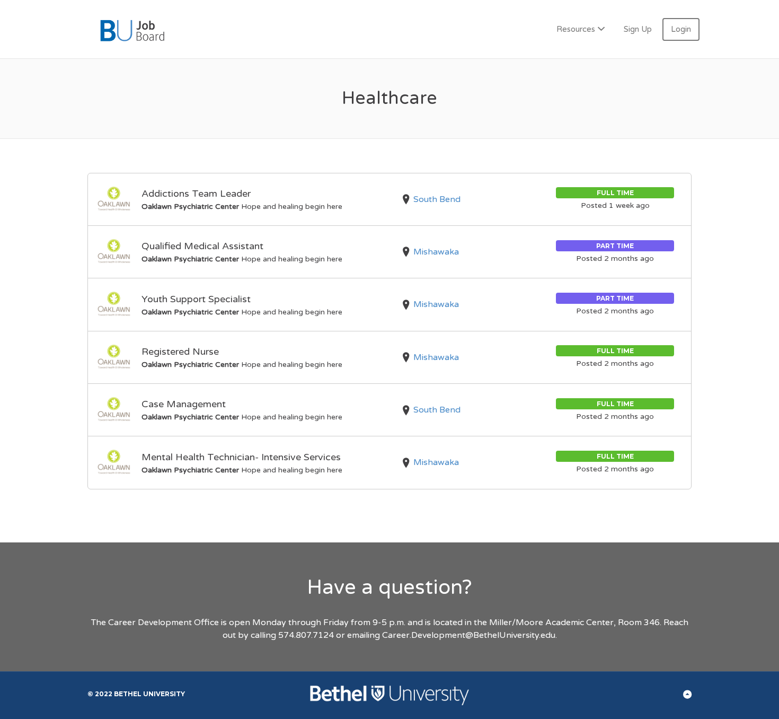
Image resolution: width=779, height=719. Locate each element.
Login (681, 29)
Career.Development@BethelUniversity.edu (468, 635)
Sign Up (638, 29)
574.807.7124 (306, 635)
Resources (575, 29)
